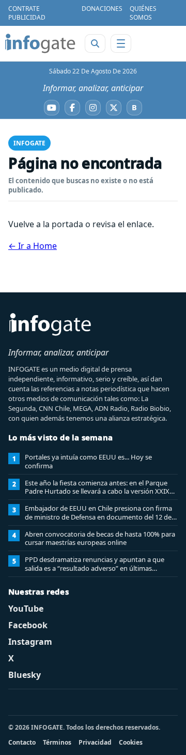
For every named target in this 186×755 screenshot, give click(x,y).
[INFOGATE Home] (40, 43)
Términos (57, 742)
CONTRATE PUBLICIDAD (26, 13)
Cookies (131, 742)
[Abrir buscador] (95, 43)
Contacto (22, 742)
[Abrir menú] (121, 43)
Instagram (30, 641)
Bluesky (24, 674)
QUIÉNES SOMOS (143, 13)
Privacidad (95, 742)
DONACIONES (102, 8)
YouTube (25, 608)
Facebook (28, 625)
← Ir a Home (32, 245)
